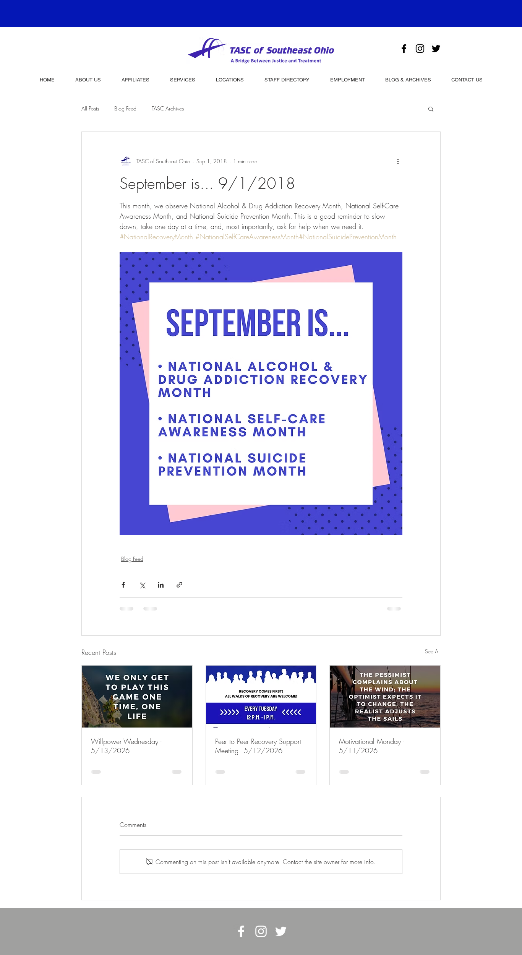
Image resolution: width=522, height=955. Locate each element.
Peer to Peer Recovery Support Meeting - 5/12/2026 (258, 746)
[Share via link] (179, 584)
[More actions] (397, 161)
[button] (430, 109)
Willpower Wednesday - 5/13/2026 (126, 746)
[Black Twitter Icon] (436, 48)
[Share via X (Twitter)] (142, 584)
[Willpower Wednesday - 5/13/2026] (137, 697)
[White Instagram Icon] (261, 931)
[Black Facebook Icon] (404, 48)
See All (433, 651)
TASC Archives (168, 108)
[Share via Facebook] (123, 584)
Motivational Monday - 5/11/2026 (371, 746)
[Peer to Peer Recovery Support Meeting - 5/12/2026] (261, 697)
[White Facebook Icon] (241, 931)
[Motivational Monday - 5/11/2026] (385, 697)
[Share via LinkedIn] (160, 584)
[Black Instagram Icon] (420, 48)
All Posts (90, 108)
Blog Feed (125, 108)
